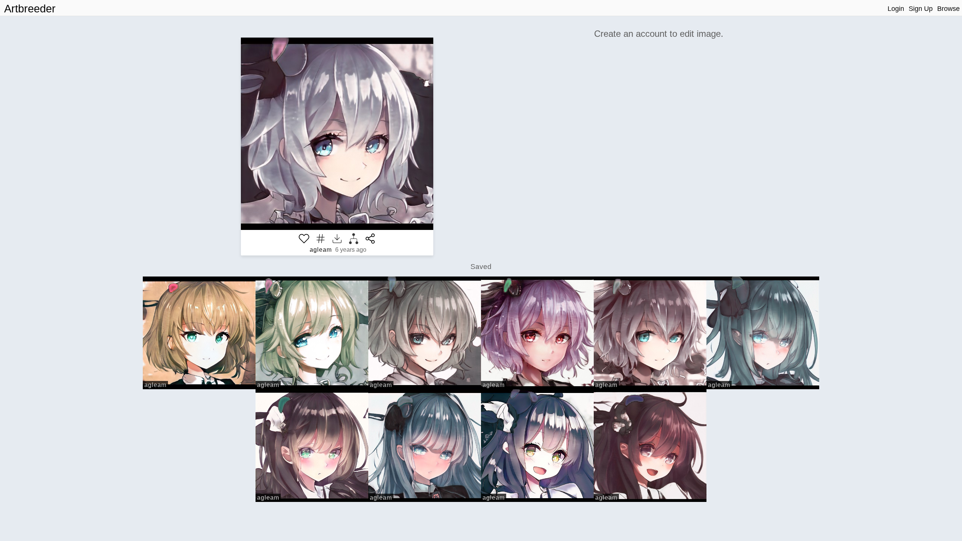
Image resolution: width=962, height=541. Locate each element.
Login (896, 8)
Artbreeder (30, 9)
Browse (948, 8)
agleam (321, 249)
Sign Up (921, 8)
